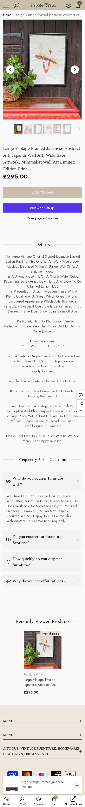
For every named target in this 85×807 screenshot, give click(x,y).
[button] (17, 5)
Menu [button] (8, 721)
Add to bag (42, 192)
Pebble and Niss (34, 674)
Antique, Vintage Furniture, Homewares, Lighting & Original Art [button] (41, 751)
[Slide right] (75, 69)
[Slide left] (10, 69)
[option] (42, 69)
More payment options (42, 218)
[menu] (6, 5)
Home (7, 14)
